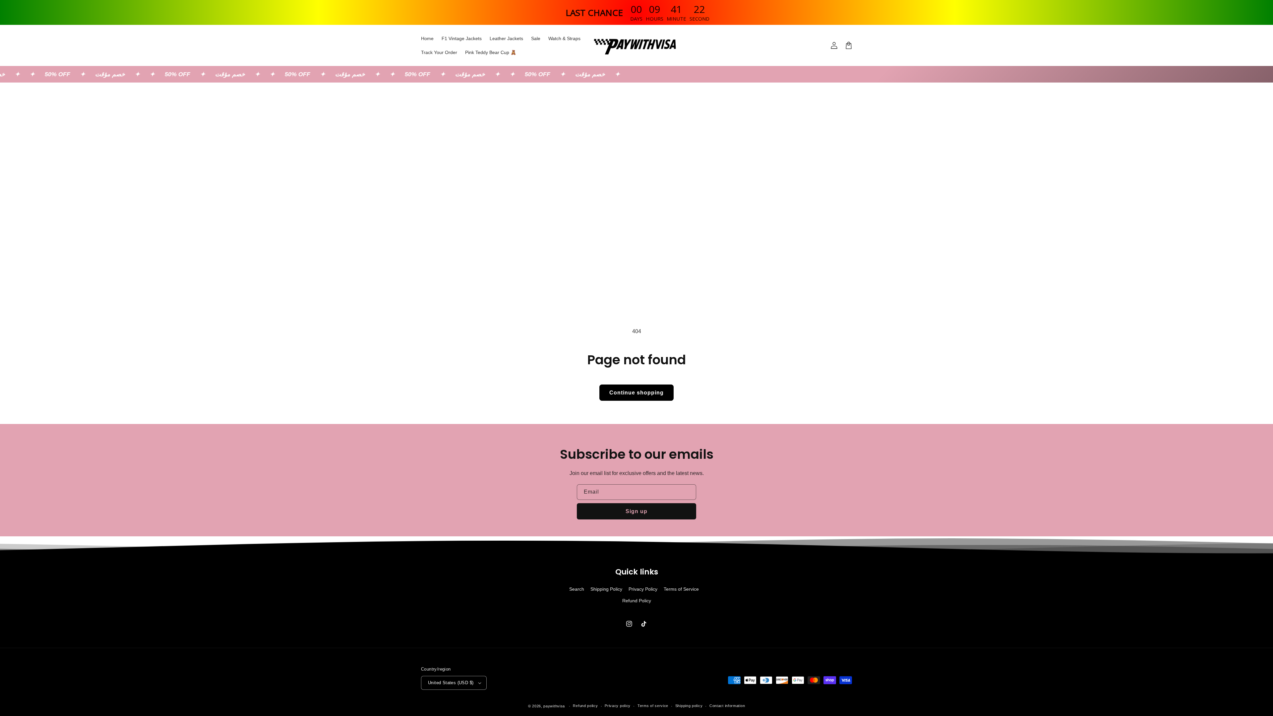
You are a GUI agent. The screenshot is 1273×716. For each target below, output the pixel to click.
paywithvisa (554, 706)
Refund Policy (636, 600)
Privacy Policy (643, 589)
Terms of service (652, 706)
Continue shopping (636, 392)
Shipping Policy (606, 589)
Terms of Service (681, 589)
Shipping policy (689, 706)
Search (576, 589)
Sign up (636, 511)
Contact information (727, 706)
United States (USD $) (450, 682)
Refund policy (585, 706)
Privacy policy (618, 706)
